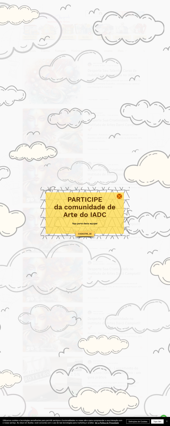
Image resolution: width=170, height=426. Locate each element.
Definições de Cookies (138, 421)
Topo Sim (157, 421)
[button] (119, 196)
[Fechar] (166, 421)
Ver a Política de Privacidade (107, 422)
